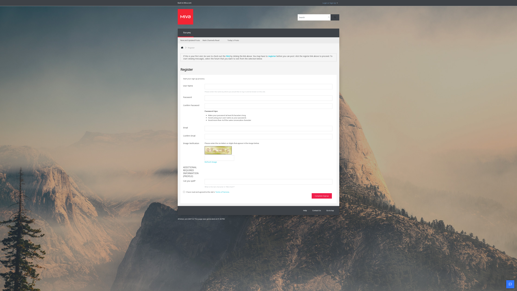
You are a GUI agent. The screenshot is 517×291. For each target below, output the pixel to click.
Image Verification (191, 143)
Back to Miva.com (184, 3)
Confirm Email (189, 135)
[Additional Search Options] (329, 17)
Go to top (330, 210)
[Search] (335, 17)
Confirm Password (191, 105)
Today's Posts (233, 40)
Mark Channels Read (211, 40)
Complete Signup (322, 196)
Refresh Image (211, 162)
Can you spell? (189, 181)
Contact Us (316, 210)
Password (187, 97)
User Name (188, 85)
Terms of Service (222, 192)
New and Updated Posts (190, 40)
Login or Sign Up (329, 3)
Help (305, 210)
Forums (187, 32)
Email (185, 127)
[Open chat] (510, 284)
